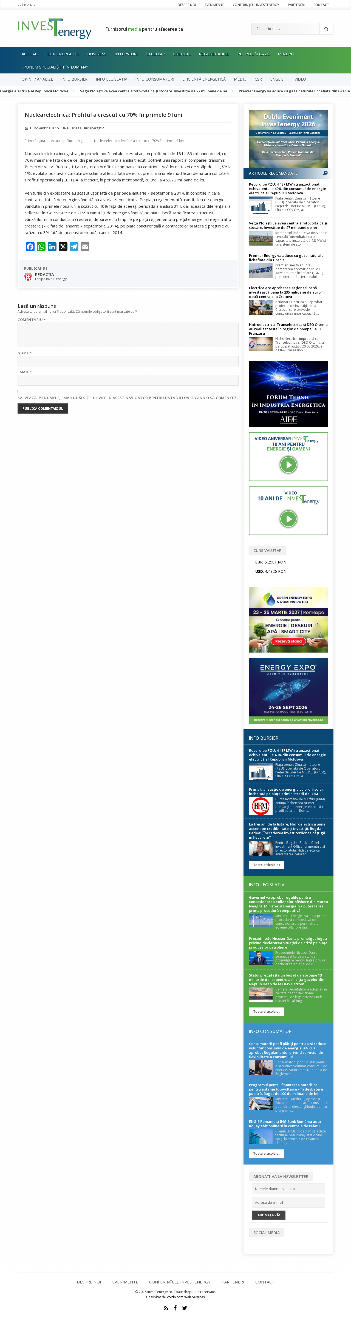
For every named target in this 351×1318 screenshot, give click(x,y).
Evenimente (214, 4)
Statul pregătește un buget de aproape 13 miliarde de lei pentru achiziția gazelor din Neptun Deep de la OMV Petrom (286, 979)
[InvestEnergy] (55, 28)
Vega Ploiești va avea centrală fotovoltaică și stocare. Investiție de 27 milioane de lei (125, 91)
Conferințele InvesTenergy (256, 4)
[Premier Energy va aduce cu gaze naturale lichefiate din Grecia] (261, 270)
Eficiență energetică (204, 79)
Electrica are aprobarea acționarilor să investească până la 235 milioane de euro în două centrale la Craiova (287, 292)
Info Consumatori (154, 79)
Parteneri (296, 4)
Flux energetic (62, 53)
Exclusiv (155, 53)
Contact (321, 4)
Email (25, 371)
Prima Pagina (35, 140)
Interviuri (126, 53)
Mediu (240, 79)
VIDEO (300, 79)
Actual (29, 53)
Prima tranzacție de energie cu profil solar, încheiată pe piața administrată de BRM (286, 791)
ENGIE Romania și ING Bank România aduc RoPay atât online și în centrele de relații (285, 1123)
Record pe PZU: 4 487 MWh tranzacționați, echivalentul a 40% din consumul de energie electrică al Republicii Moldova (287, 188)
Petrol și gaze (253, 53)
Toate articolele (266, 864)
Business (96, 53)
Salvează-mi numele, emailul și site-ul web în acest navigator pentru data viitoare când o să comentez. (128, 397)
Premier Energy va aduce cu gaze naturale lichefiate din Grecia (266, 91)
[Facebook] (175, 1308)
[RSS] (166, 1308)
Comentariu (32, 319)
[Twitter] (184, 1308)
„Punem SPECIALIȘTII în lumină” (55, 67)
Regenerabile (214, 53)
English (278, 79)
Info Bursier (74, 79)
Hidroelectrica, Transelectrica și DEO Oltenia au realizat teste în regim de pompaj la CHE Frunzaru (288, 329)
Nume (25, 352)
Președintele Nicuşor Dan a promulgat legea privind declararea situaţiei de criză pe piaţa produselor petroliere (288, 943)
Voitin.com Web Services (186, 1297)
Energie (182, 53)
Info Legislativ (111, 79)
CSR (258, 79)
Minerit (286, 53)
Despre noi (187, 4)
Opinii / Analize (37, 79)
